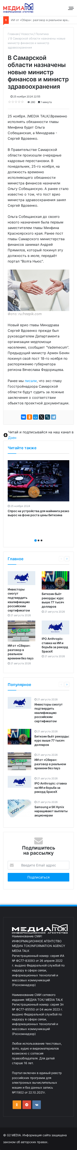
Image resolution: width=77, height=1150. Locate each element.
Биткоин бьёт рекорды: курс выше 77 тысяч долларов (51, 740)
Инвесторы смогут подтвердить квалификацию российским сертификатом (48, 712)
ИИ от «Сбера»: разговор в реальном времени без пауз (50, 764)
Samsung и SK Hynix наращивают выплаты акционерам (51, 811)
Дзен (12, 437)
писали (31, 381)
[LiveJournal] (47, 417)
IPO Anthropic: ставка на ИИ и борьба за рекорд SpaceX (50, 787)
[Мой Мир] (35, 417)
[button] (35, 540)
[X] (41, 417)
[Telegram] (53, 417)
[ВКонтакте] (23, 417)
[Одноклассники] (29, 417)
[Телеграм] (26, 1104)
